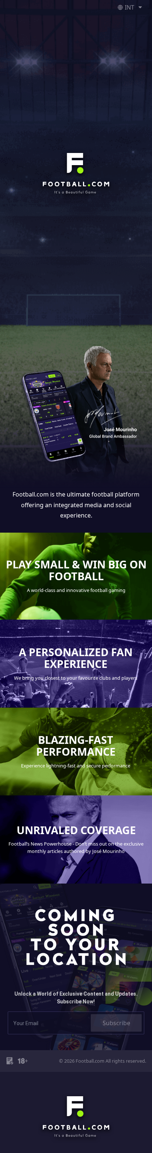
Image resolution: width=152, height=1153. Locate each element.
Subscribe (116, 1015)
